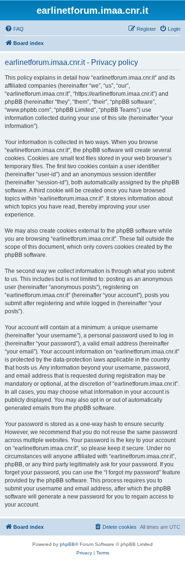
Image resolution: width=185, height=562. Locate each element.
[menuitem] (14, 29)
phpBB (67, 544)
